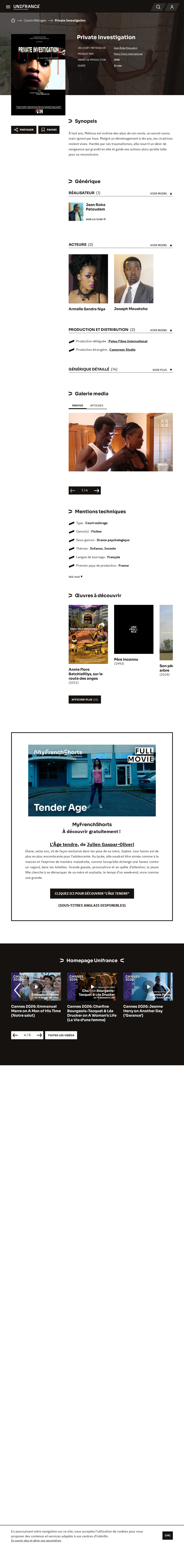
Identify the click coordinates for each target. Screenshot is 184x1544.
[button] (164, 423)
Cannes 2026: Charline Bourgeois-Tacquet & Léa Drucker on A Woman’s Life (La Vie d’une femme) (35, 1013)
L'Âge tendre (64, 844)
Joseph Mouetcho (131, 309)
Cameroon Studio (122, 350)
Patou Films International (128, 53)
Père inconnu (126, 659)
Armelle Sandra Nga (87, 309)
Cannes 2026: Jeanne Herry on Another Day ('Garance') (87, 1011)
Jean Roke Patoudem (125, 48)
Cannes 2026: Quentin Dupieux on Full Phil (143, 1008)
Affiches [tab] (96, 405)
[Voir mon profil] (172, 7)
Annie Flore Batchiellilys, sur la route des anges (86, 674)
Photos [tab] (77, 405)
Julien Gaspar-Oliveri (110, 844)
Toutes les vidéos (61, 1035)
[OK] (167, 1535)
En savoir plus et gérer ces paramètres (36, 1540)
